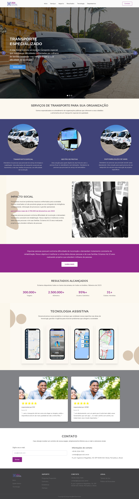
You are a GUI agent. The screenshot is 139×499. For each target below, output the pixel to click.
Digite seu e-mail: (19, 447)
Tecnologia (80, 4)
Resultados (70, 4)
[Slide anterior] (4, 53)
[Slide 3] (71, 95)
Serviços (53, 4)
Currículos (45, 481)
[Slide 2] (69, 95)
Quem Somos (17, 483)
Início (45, 4)
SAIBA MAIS (69, 264)
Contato (127, 4)
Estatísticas (45, 485)
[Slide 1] (67, 95)
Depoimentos (91, 4)
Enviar (17, 459)
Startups (44, 488)
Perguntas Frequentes (49, 478)
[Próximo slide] (135, 53)
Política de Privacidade (107, 481)
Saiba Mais (17, 67)
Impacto (61, 4)
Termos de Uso (105, 478)
